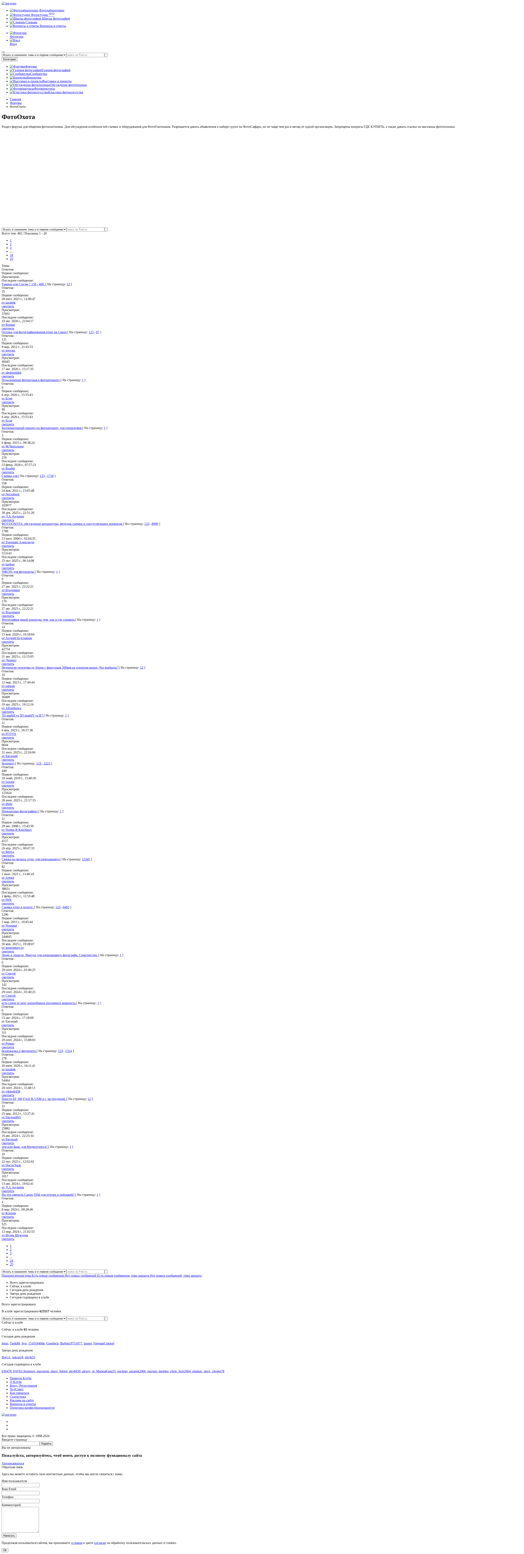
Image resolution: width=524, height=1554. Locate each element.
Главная (15, 99)
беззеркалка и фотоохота (19, 1051)
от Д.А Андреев (13, 516)
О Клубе (16, 1382)
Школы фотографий (55, 18)
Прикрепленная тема (17, 1275)
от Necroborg (10, 494)
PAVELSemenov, (25, 1371)
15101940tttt (36, 1343)
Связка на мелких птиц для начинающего (31, 859)
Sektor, (64, 1371)
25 (11, 259)
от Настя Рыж (11, 1165)
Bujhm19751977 (71, 1343)
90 (156, 524)
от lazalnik (9, 302)
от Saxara (8, 782)
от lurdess (8, 564)
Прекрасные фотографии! (20, 811)
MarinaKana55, (106, 1371)
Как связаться (19, 1393)
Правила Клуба (20, 1378)
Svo (24, 1343)
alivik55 (30, 1357)
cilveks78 (218, 1371)
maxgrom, (44, 1371)
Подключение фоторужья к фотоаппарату (31, 380)
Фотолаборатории (51, 10)
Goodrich (52, 1343)
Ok (5, 1550)
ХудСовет (17, 1389)
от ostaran (8, 686)
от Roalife (8, 468)
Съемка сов (10, 476)
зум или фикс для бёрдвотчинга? (25, 1147)
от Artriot (8, 877)
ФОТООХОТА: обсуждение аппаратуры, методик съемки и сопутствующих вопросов (62, 524)
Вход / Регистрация (23, 1385)
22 (45, 763)
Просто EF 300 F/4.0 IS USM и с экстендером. (34, 1099)
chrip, (174, 1371)
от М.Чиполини (13, 446)
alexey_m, (89, 1371)
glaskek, (198, 1371)
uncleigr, (123, 1371)
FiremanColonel (103, 1343)
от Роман (8, 1043)
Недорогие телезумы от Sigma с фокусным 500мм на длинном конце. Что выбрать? (60, 667)
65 (67, 907)
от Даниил (9, 660)
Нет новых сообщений (81, 1275)
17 (48, 476)
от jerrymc (8, 350)
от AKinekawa (11, 708)
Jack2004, (185, 1371)
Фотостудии (42, 15)
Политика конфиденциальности (32, 1407)
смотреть (8, 306)
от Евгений (10, 756)
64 (64, 907)
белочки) (8, 763)
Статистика (18, 1396)
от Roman (8, 324)
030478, (7, 1371)
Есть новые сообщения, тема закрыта (123, 1275)
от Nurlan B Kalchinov (17, 829)
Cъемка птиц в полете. (18, 907)
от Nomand (9, 925)
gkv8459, (75, 1371)
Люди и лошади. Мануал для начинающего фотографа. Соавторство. (50, 955)
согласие (100, 1543)
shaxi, (55, 1371)
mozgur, (153, 1371)
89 (153, 524)
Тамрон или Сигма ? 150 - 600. (23, 284)
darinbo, (164, 1371)
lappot (88, 1343)
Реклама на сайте (22, 1400)
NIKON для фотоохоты (18, 571)
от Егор (7, 398)
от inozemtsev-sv (13, 947)
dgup (5, 1343)
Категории (9, 59)
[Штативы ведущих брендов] (262, 225)
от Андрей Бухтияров (17, 638)
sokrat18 (17, 1357)
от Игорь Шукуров (15, 1235)
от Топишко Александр (18, 542)
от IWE (7, 900)
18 (52, 476)
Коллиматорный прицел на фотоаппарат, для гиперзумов (42, 428)
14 (70, 1051)
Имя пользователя (14, 1481)
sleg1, (208, 1371)
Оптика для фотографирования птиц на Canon (34, 332)
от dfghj (7, 804)
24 (11, 255)
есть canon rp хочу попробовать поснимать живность (39, 1003)
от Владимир (11, 590)
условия (76, 1543)
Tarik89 (15, 1343)
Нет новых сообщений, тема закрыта (176, 1275)
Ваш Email (9, 1489)
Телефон (8, 1497)
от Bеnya (8, 852)
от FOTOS (9, 734)
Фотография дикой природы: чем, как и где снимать (38, 619)
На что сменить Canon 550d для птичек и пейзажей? (38, 1194)
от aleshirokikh (11, 372)
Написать (9, 1535)
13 (67, 1051)
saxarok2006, (138, 1371)
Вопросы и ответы (52, 26)
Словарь (31, 22)
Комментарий (11, 1505)
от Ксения (9, 1213)
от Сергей (9, 973)
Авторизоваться (13, 1463)
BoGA (6, 1357)
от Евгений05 (11, 1117)
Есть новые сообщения (48, 1275)
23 (48, 763)
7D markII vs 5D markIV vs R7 (23, 715)
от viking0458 (11, 1091)
